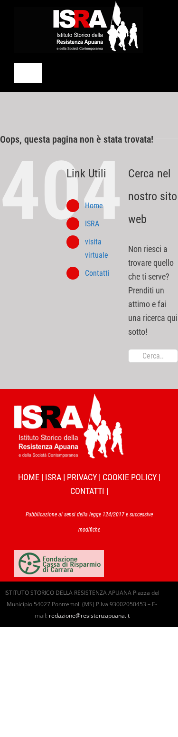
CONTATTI (87, 491)
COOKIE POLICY (130, 477)
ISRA (92, 223)
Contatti (97, 273)
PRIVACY (82, 477)
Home (94, 205)
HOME (28, 477)
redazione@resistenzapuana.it (89, 615)
